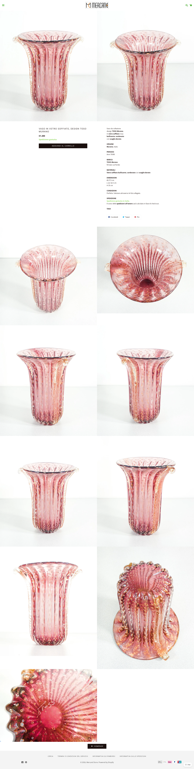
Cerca (50, 756)
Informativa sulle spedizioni (133, 756)
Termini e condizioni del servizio (73, 756)
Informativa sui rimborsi (104, 756)
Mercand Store (92, 762)
